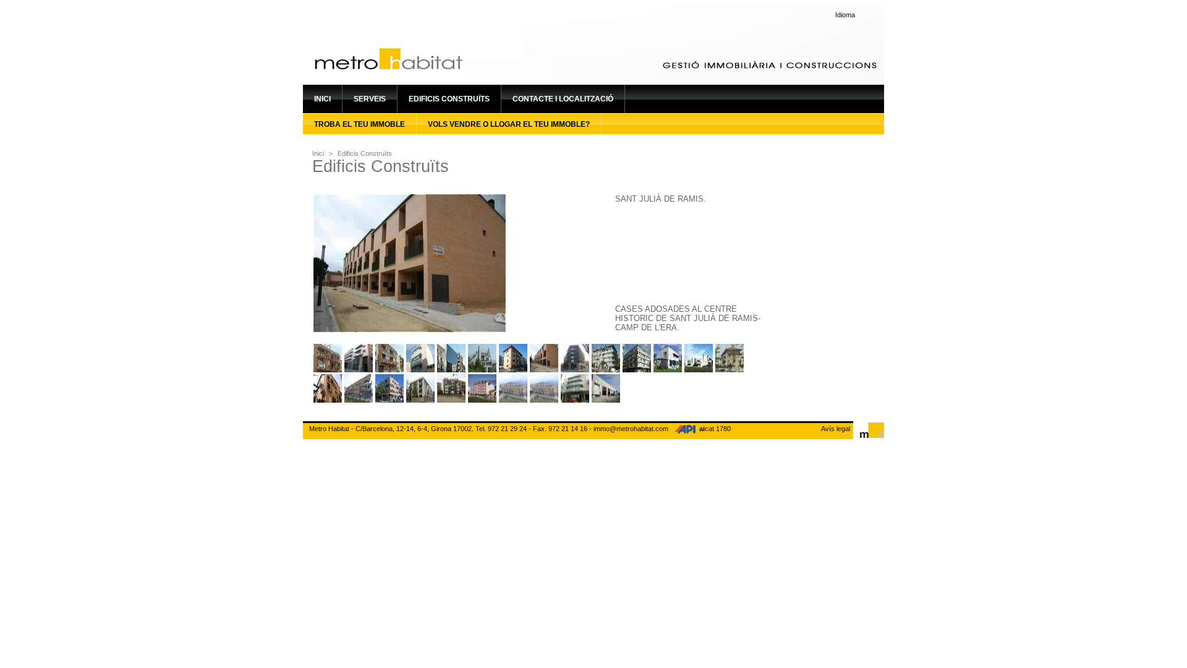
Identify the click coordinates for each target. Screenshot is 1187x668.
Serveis (370, 99)
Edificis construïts (449, 99)
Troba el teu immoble (359, 124)
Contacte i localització (563, 99)
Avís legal (835, 428)
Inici (322, 99)
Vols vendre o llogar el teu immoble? (509, 124)
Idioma (845, 15)
